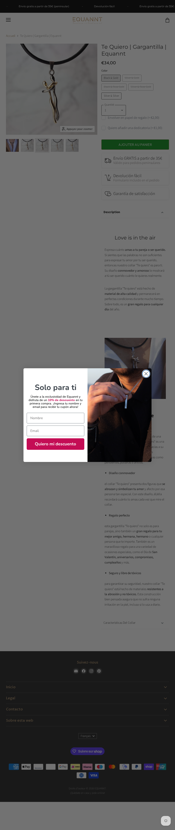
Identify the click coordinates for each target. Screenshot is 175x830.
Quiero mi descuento (55, 444)
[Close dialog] (146, 373)
